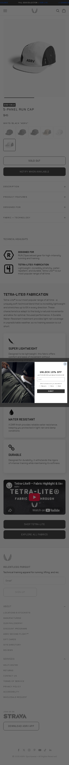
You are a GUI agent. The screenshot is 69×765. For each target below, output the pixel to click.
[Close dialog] (65, 364)
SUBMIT (51, 391)
